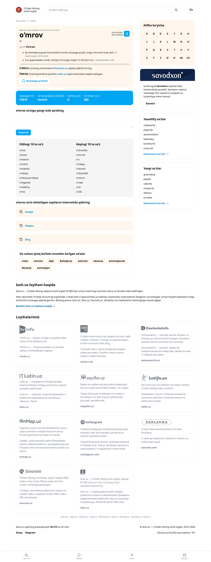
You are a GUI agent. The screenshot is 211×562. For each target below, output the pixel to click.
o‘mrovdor (82, 150)
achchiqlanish (117, 261)
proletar (148, 197)
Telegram (30, 532)
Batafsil (150, 103)
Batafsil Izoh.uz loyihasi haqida (34, 306)
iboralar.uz (124, 516)
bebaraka (149, 139)
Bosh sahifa (20, 21)
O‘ (28, 21)
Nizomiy (26, 267)
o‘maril (23, 154)
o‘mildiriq (24, 187)
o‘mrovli (80, 154)
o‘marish (24, 159)
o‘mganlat (24, 182)
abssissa (98, 261)
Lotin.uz (61, 74)
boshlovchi (149, 143)
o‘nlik (79, 191)
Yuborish (23, 132)
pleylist (147, 179)
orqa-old (148, 148)
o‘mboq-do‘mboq (28, 178)
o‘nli (78, 187)
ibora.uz (65, 516)
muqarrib (149, 188)
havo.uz (146, 516)
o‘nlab (79, 182)
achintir (38, 261)
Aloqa (19, 532)
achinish (83, 261)
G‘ (174, 57)
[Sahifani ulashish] (127, 34)
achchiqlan (43, 267)
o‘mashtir (24, 168)
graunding (149, 174)
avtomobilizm (151, 134)
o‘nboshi (81, 168)
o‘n (78, 159)
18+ (193, 532)
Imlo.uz (86, 300)
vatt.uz (115, 516)
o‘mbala (23, 173)
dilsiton (148, 192)
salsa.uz (74, 516)
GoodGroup (174, 532)
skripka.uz (83, 516)
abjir (51, 261)
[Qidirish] (176, 10)
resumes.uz (136, 516)
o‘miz (22, 191)
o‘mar (22, 150)
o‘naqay (80, 164)
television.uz (104, 516)
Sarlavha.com (111, 300)
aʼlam (25, 261)
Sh (181, 57)
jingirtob (148, 129)
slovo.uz (93, 516)
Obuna (161, 532)
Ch (188, 57)
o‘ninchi (80, 178)
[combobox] (113, 10)
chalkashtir (150, 125)
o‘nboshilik (82, 173)
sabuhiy (148, 183)
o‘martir (23, 164)
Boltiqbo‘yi (66, 261)
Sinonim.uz (60, 68)
